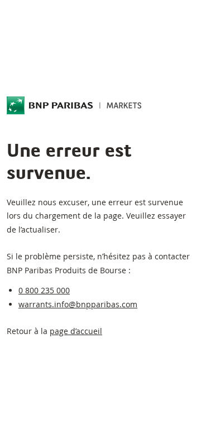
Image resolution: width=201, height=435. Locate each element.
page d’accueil (76, 331)
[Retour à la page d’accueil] (74, 105)
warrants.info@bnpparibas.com (77, 304)
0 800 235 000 (44, 290)
